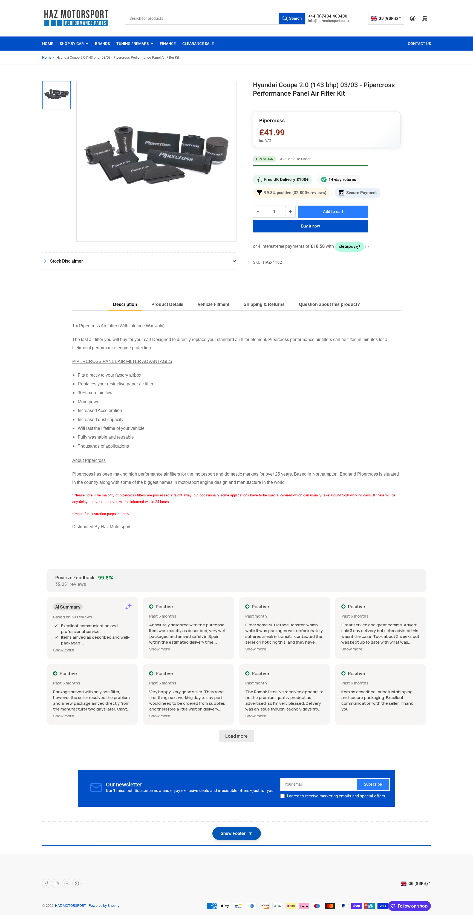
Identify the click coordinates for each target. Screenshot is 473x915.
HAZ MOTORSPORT (70, 905)
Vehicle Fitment (213, 304)
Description (125, 304)
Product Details (167, 304)
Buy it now (310, 226)
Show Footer (237, 833)
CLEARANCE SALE (198, 43)
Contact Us (419, 43)
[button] (63, 650)
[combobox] (215, 18)
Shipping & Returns (264, 304)
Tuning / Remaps (132, 43)
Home (47, 43)
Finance (168, 43)
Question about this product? (329, 304)
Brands (102, 43)
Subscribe (373, 784)
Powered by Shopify (104, 905)
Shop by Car (72, 43)
